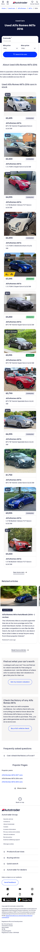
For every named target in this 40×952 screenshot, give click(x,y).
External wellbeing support (11, 839)
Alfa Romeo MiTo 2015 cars (12, 782)
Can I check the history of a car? (21, 756)
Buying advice (13, 858)
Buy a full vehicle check (20, 728)
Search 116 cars (21, 54)
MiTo (30, 8)
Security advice (8, 819)
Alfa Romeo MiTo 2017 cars (12, 775)
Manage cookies (8, 844)
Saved (32, 4)
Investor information (9, 829)
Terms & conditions (9, 834)
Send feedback (10, 882)
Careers (5, 827)
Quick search (12, 864)
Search (37, 4)
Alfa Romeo (22, 8)
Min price (7, 45)
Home (4, 8)
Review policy (7, 837)
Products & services (15, 852)
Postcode (7, 38)
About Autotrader (8, 824)
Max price (25, 45)
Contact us (6, 821)
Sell (8, 4)
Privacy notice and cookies (11, 832)
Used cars (11, 8)
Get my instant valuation (20, 682)
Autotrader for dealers (17, 870)
